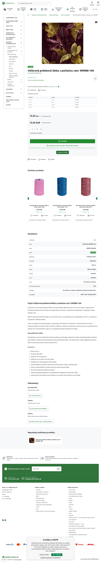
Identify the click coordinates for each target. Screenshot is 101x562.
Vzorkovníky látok (11, 17)
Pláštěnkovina (72, 532)
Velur (70, 513)
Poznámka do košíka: (36, 133)
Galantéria (9, 89)
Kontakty (38, 490)
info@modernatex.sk (33, 479)
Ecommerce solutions (86, 559)
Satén (70, 498)
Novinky (8, 105)
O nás (37, 507)
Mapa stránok (18, 559)
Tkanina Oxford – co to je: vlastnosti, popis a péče (82, 517)
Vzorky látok (72, 490)
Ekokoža (9, 79)
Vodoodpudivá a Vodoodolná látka (78, 534)
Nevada (11, 68)
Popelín (71, 500)
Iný (95, 78)
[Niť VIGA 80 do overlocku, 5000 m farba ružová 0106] (39, 187)
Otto (10, 66)
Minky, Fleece (9, 29)
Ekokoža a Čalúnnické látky (39, 15)
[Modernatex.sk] (28, 15)
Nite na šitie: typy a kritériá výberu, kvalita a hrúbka (82, 528)
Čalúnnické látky (53, 15)
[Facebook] (3, 520)
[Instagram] (5, 520)
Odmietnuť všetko (44, 554)
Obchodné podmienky (42, 494)
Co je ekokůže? (73, 519)
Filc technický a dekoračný (10, 38)
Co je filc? (71, 522)
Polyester (71, 504)
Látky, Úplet (9, 26)
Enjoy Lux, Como (13, 73)
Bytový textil (10, 93)
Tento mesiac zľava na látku (12, 100)
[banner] (8, 3)
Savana (11, 71)
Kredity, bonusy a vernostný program (45, 511)
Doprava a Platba (40, 500)
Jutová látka (72, 530)
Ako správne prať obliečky (75, 494)
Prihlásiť (58, 468)
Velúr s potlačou (65, 15)
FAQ (37, 509)
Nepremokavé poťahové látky (10, 33)
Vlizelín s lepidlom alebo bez (13, 76)
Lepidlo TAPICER (73, 511)
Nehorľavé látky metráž (11, 47)
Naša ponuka (72, 492)
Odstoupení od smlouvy (42, 492)
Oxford (70, 509)
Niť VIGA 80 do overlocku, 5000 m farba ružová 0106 (39, 206)
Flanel (70, 502)
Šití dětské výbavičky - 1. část (76, 524)
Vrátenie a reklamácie (41, 502)
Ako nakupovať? (40, 498)
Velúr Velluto (12, 61)
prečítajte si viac (53, 86)
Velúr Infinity (12, 59)
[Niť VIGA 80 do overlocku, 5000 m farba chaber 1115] (62, 187)
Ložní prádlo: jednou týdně (75, 496)
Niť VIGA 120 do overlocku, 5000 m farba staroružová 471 (85, 206)
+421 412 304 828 (13, 479)
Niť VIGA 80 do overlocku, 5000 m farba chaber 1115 (62, 206)
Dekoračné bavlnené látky (12, 21)
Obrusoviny (10, 82)
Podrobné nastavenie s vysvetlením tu (50, 557)
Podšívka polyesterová (10, 85)
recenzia (71, 537)
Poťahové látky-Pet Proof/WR (12, 51)
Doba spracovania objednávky (44, 504)
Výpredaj (8, 96)
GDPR (37, 496)
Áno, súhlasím (57, 554)
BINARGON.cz (95, 559)
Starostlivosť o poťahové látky (76, 526)
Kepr (70, 507)
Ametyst (11, 64)
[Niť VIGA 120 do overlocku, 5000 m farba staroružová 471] (86, 187)
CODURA (71, 515)
